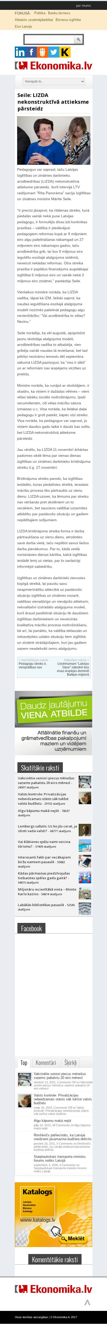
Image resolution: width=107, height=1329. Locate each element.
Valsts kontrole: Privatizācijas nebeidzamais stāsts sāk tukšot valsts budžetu (43, 799)
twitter (53, 52)
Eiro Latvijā (23, 26)
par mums (83, 5)
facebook (31, 52)
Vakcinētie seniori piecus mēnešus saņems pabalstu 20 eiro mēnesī (46, 780)
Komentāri (46, 1062)
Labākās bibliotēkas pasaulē (41, 904)
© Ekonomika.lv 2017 (63, 1317)
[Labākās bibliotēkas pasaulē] (85, 913)
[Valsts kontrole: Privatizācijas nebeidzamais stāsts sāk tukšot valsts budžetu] (85, 803)
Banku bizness (59, 13)
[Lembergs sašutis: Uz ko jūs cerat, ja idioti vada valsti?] (85, 835)
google (20, 52)
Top (23, 1062)
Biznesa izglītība (68, 20)
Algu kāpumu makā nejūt (38, 810)
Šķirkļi (70, 1062)
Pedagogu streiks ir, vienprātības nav (32, 665)
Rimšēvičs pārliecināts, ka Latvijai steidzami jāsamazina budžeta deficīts (63, 1137)
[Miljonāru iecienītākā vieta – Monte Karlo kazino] (85, 898)
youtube (65, 52)
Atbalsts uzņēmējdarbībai (34, 20)
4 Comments (60, 1168)
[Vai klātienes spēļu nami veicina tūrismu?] (85, 850)
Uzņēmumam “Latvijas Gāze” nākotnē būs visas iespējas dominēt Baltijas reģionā (73, 669)
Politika (39, 13)
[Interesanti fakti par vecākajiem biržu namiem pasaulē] (85, 866)
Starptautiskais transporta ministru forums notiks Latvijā (59, 1158)
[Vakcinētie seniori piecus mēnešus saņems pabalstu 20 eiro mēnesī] (85, 787)
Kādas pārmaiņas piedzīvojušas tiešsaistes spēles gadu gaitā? (44, 875)
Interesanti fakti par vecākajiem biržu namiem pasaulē (44, 859)
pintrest (42, 52)
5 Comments (62, 1146)
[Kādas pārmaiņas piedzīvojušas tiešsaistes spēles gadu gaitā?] (85, 882)
